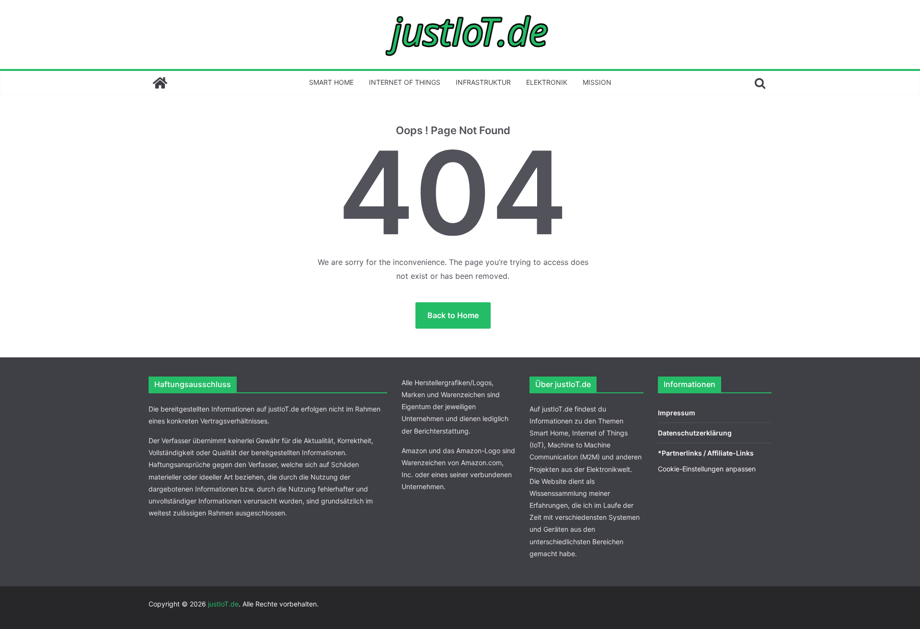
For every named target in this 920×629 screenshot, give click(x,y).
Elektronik (546, 82)
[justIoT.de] (160, 82)
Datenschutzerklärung (695, 433)
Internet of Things (404, 82)
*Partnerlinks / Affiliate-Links (706, 453)
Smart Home (331, 82)
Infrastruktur (483, 82)
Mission (597, 82)
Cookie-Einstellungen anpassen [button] (707, 469)
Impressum (676, 413)
